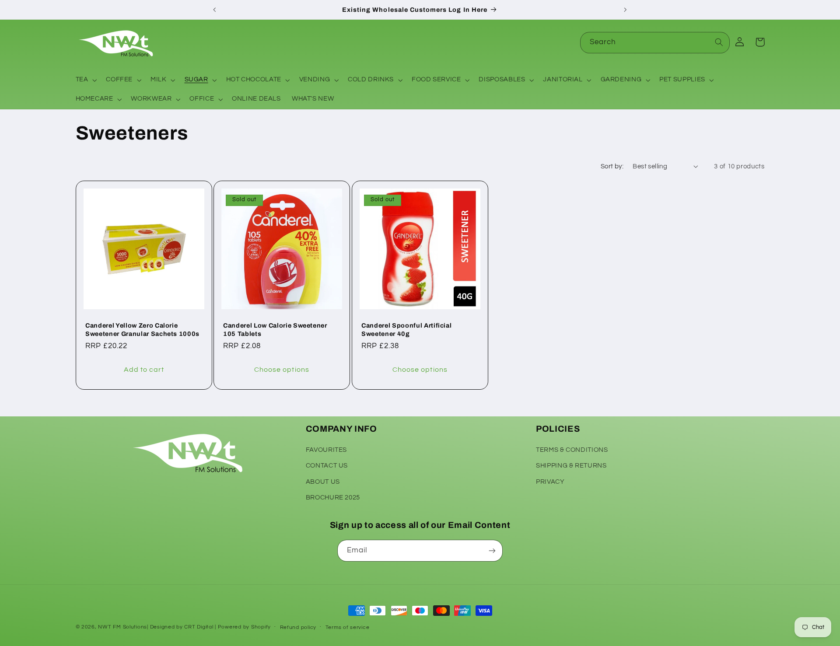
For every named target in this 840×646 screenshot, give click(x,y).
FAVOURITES (326, 450)
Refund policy (298, 627)
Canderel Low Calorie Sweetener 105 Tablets (275, 329)
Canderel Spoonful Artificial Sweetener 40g (406, 329)
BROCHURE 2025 (333, 497)
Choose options (281, 370)
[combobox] (655, 42)
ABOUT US (323, 481)
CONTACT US (327, 465)
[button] (85, 80)
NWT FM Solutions (122, 627)
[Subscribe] (492, 550)
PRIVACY (550, 481)
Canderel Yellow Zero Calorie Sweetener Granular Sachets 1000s (142, 329)
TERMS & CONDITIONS (572, 450)
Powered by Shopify (244, 627)
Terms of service (348, 627)
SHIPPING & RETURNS (571, 465)
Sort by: (612, 166)
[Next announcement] (625, 9)
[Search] (719, 42)
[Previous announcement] (214, 9)
